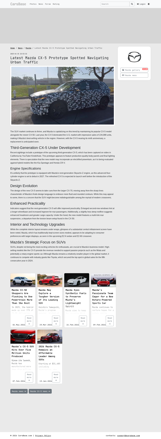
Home (12, 48)
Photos (33, 4)
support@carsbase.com (128, 435)
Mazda (28, 48)
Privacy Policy (43, 435)
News (40, 4)
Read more (29, 319)
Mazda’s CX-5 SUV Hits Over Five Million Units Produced (23, 351)
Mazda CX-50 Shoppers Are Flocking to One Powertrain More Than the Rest (22, 297)
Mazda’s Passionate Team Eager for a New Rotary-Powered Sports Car (102, 297)
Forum (48, 4)
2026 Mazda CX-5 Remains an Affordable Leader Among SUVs (49, 353)
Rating (56, 4)
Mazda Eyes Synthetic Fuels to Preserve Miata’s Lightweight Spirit (76, 298)
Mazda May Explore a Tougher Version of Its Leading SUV (49, 297)
